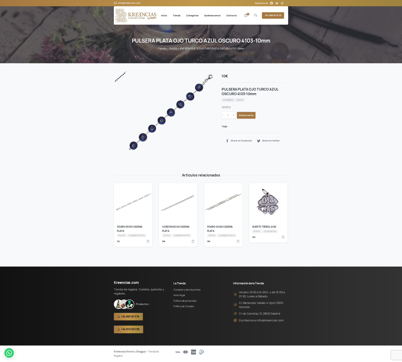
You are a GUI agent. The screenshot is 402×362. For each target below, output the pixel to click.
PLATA (173, 48)
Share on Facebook (241, 140)
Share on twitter (271, 140)
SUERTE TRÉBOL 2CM (264, 226)
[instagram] (282, 3)
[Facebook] (271, 3)
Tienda (162, 48)
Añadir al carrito (246, 115)
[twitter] (277, 3)
